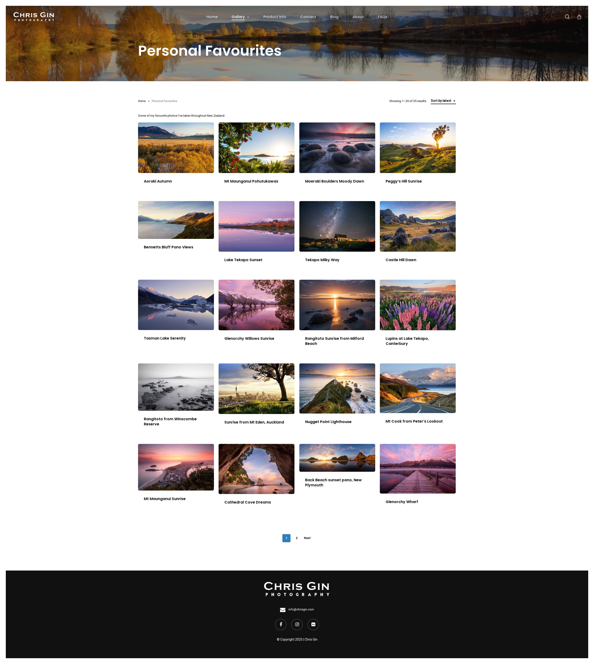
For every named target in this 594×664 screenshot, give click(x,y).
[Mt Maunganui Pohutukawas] (256, 147)
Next (307, 538)
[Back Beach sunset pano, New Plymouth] (337, 458)
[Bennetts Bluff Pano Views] (176, 220)
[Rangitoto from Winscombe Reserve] (176, 387)
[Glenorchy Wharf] (418, 469)
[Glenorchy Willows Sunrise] (256, 305)
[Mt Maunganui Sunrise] (176, 467)
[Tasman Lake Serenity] (176, 305)
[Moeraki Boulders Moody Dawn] (337, 147)
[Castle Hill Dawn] (418, 226)
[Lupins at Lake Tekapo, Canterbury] (418, 305)
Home (142, 101)
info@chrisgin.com (301, 609)
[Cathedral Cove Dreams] (256, 469)
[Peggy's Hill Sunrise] (418, 147)
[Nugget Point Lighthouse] (337, 388)
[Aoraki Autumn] (176, 147)
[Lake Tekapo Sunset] (256, 226)
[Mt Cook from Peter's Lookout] (418, 388)
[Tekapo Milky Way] (337, 226)
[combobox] (443, 100)
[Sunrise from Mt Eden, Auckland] (256, 388)
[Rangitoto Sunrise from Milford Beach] (337, 305)
